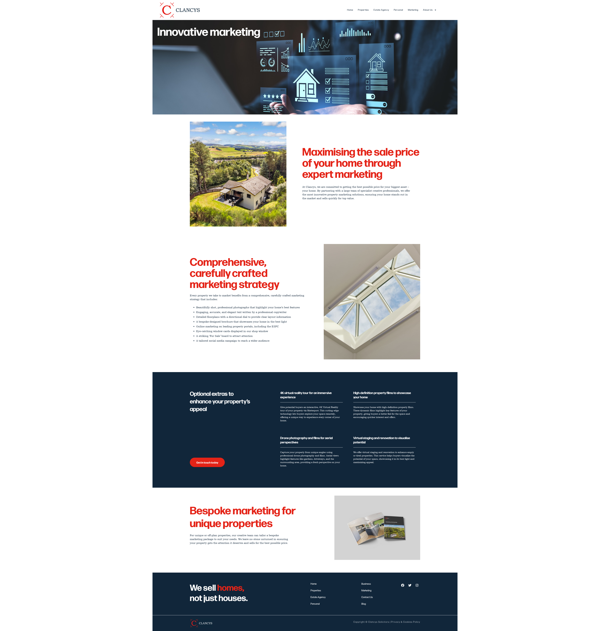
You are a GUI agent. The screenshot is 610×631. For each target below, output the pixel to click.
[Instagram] (417, 585)
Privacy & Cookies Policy (405, 622)
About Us (428, 10)
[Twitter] (410, 585)
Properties (363, 10)
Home (350, 10)
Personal (398, 10)
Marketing (413, 10)
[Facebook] (403, 585)
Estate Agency (381, 10)
